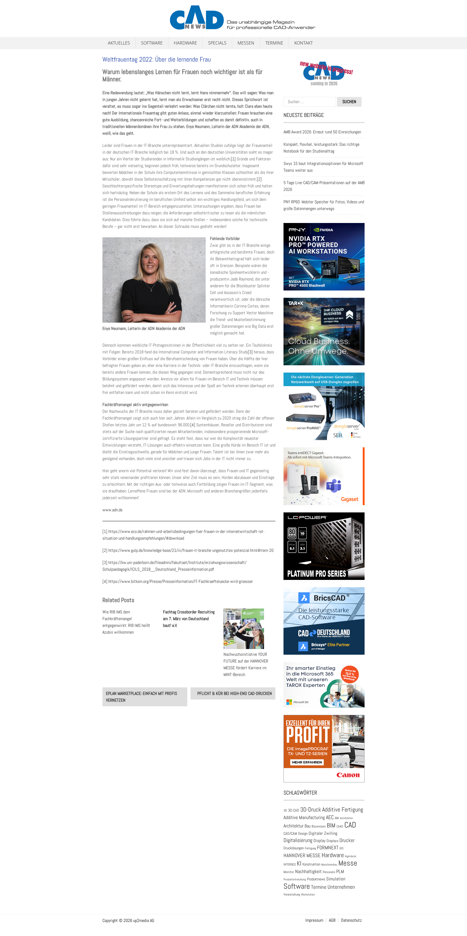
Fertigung (310, 848)
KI (299, 863)
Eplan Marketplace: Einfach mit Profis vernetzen (141, 697)
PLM (340, 871)
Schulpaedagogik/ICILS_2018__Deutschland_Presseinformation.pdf (158, 569)
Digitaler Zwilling (323, 833)
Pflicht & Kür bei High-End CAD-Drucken (234, 693)
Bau (308, 826)
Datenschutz (351, 920)
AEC (330, 817)
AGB (332, 920)
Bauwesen (319, 826)
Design (303, 833)
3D (285, 810)
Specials (217, 43)
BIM (331, 825)
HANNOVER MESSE (302, 855)
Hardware (185, 43)
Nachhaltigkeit (308, 871)
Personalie (329, 872)
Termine (274, 43)
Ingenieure (350, 856)
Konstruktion (311, 864)
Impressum (314, 920)
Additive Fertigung (342, 809)
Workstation (308, 894)
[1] (233, 159)
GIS (341, 848)
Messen (246, 43)
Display (319, 840)
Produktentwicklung (294, 879)
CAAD (339, 826)
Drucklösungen (293, 848)
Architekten (346, 818)
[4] (192, 425)
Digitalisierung (297, 840)
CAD (350, 825)
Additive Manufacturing (304, 817)
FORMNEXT (327, 847)
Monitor (288, 872)
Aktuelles (119, 43)
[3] (250, 352)
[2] (259, 179)
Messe (347, 863)
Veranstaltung (291, 894)
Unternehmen (341, 886)
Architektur (293, 826)
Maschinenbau (329, 864)
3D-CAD (293, 810)
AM (337, 818)
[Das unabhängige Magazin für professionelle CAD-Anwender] (114, 27)
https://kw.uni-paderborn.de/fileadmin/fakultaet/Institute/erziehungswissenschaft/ (177, 562)
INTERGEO (289, 864)
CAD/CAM (290, 833)
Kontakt (303, 43)
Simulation (335, 879)
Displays (332, 840)
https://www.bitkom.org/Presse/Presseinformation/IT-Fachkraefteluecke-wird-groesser (180, 581)
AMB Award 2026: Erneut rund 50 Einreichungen (322, 132)
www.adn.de (112, 510)
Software (152, 43)
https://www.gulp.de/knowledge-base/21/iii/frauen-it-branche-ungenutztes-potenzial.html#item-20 (190, 550)
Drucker (347, 840)
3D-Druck (310, 809)
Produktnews (316, 879)
